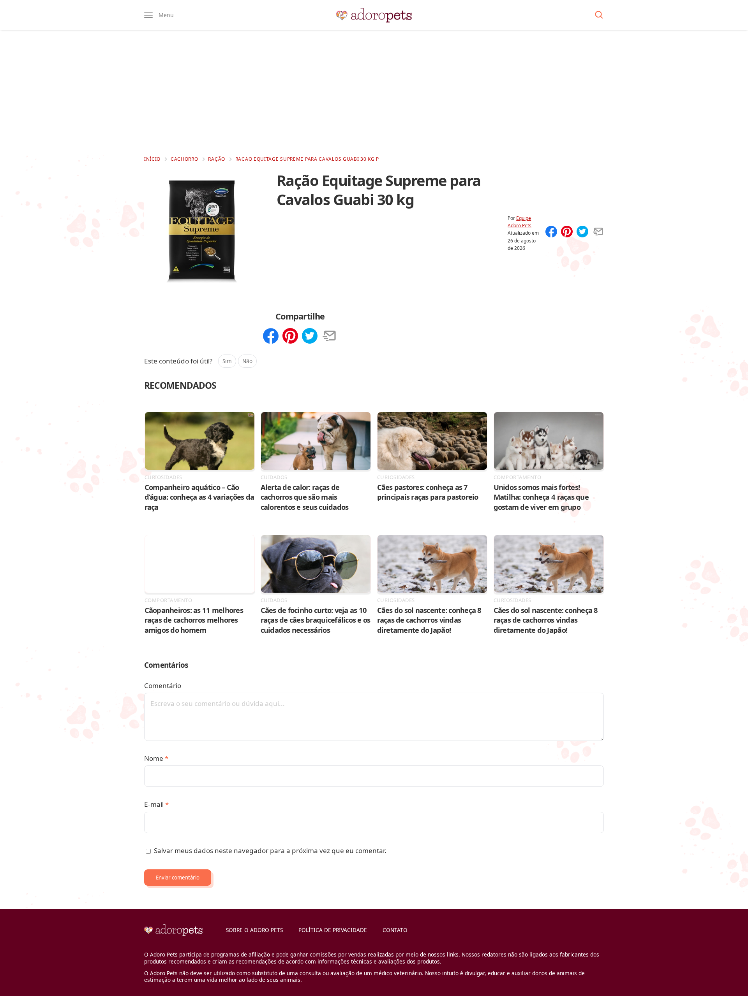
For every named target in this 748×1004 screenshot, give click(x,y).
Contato (395, 930)
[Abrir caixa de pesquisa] (599, 15)
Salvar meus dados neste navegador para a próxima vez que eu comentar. (270, 850)
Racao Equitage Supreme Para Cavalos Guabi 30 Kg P (307, 159)
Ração (216, 159)
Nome (156, 758)
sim (227, 361)
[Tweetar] (582, 232)
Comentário (162, 685)
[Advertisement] (374, 92)
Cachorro (184, 159)
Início (152, 159)
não (247, 361)
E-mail (156, 804)
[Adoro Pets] (374, 15)
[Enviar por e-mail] (598, 232)
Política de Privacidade (332, 930)
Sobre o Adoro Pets (254, 930)
